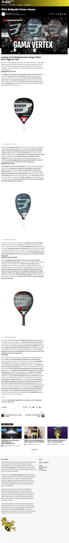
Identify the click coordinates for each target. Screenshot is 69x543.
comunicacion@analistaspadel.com (10, 535)
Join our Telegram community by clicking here (21, 390)
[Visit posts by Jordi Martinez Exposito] (25, 444)
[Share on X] (58, 14)
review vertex (4, 401)
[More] (67, 14)
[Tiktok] (47, 462)
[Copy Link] (62, 14)
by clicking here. (17, 353)
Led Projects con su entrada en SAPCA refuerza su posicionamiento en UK (10, 441)
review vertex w (10, 401)
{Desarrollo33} (42, 473)
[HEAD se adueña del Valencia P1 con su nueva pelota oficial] (57, 433)
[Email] (60, 14)
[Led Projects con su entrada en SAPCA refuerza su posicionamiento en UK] (11, 433)
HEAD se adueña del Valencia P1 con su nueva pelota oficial (56, 441)
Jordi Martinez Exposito (32, 444)
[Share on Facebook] (56, 14)
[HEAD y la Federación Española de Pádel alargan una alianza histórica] (34, 433)
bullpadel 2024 (19, 400)
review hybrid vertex (27, 400)
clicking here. (30, 162)
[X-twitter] (42, 462)
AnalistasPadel (34, 392)
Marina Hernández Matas (9, 445)
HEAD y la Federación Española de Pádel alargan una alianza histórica (34, 441)
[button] (60, 2)
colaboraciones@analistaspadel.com (10, 538)
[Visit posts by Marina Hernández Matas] (2, 446)
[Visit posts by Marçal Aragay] (3, 14)
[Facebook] (40, 462)
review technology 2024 (37, 400)
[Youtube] (45, 462)
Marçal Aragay (9, 13)
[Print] (65, 14)
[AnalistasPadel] (7, 1)
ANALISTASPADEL (11, 400)
